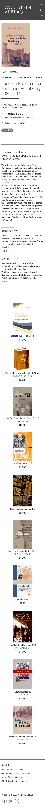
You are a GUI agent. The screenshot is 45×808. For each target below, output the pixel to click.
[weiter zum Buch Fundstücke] (22, 581)
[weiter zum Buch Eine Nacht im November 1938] (22, 627)
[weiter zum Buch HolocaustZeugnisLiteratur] (22, 490)
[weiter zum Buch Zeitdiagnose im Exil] (22, 446)
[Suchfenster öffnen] (41, 10)
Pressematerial (11, 71)
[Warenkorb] (42, 15)
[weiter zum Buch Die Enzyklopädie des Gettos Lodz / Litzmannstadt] (22, 401)
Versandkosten (27, 117)
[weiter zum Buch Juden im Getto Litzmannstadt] (22, 720)
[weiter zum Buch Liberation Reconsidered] (22, 318)
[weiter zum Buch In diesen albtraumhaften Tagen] (22, 534)
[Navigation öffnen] (41, 5)
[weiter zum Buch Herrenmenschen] (22, 674)
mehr (4, 251)
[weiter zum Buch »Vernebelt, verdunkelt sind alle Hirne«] (22, 359)
